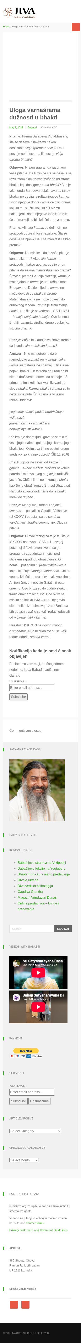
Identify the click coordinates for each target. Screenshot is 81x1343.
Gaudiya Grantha (30, 891)
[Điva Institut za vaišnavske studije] (19, 9)
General (32, 127)
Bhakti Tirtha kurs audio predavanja (44, 874)
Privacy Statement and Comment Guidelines (38, 1230)
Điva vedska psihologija (35, 886)
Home (6, 26)
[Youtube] (25, 1305)
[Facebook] (15, 1305)
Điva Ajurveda (28, 880)
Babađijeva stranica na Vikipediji (42, 862)
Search (63, 928)
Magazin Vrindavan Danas (37, 897)
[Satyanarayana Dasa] (37, 790)
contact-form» (35, 1223)
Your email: (17, 681)
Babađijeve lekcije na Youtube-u (41, 868)
